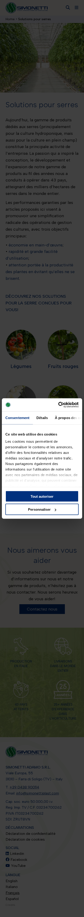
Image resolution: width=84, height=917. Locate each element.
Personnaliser (39, 509)
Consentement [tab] (17, 418)
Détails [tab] (42, 418)
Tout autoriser (42, 496)
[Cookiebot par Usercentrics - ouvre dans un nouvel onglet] (59, 405)
